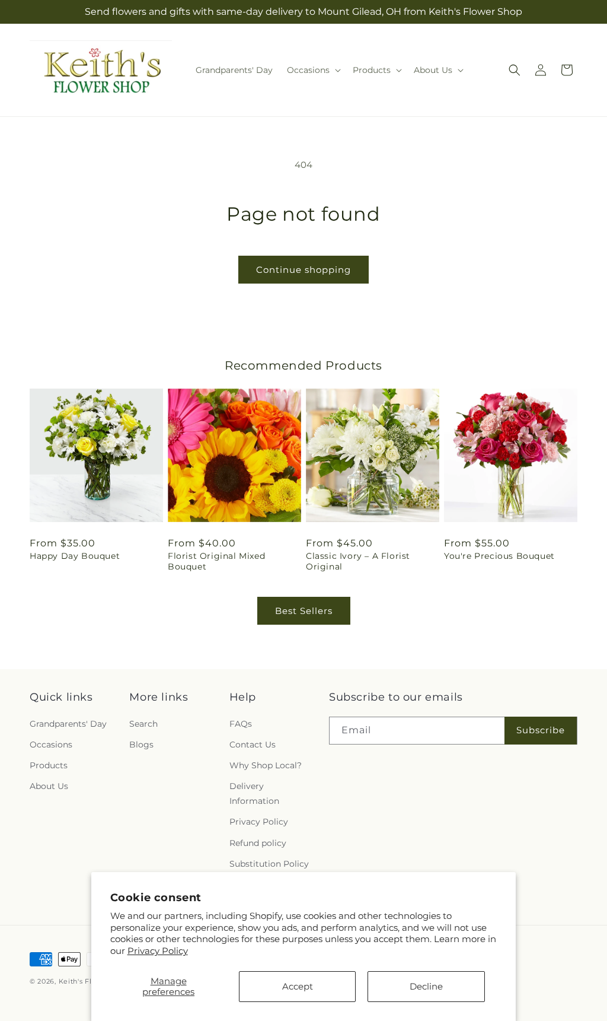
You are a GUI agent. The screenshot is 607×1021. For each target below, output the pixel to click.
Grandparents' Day (68, 723)
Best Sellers (304, 610)
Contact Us (252, 744)
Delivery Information (254, 793)
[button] (313, 70)
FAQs (240, 723)
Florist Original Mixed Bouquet (216, 561)
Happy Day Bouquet (75, 556)
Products (49, 765)
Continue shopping (303, 269)
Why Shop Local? (265, 765)
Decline (426, 986)
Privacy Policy (157, 950)
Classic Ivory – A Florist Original (358, 561)
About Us (49, 786)
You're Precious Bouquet (499, 556)
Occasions (51, 744)
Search (143, 723)
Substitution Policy (269, 863)
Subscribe (540, 730)
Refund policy (257, 843)
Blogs (141, 744)
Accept (297, 986)
